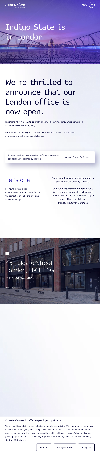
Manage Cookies (65, 447)
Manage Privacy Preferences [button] (78, 157)
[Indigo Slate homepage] (21, 4)
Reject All (44, 447)
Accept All (86, 447)
